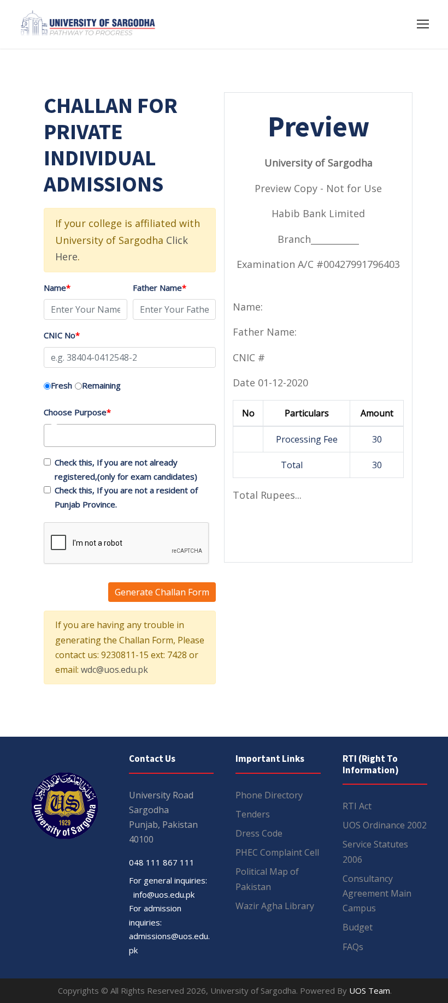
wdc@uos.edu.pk (114, 670)
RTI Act (357, 806)
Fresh (61, 385)
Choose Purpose (77, 412)
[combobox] (130, 435)
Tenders (252, 814)
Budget (358, 927)
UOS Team (369, 990)
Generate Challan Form (162, 592)
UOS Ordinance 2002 (385, 825)
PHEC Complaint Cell (277, 852)
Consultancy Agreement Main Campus (377, 893)
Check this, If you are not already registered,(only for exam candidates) (126, 469)
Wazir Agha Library (274, 906)
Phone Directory (269, 795)
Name (57, 287)
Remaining (101, 385)
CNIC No (62, 335)
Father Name (159, 287)
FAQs (353, 947)
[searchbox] (65, 435)
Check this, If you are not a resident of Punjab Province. (126, 497)
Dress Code (258, 833)
